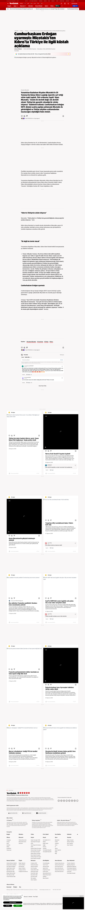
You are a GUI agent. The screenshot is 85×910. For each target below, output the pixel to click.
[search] (61, 3)
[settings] (68, 3)
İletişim (15, 887)
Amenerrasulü (46, 866)
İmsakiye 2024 (34, 863)
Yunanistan (40, 341)
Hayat (44, 837)
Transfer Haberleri (71, 863)
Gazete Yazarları (70, 841)
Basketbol (57, 840)
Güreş (56, 848)
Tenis (56, 845)
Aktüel (44, 841)
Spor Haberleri (70, 860)
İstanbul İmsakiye (34, 864)
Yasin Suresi (45, 864)
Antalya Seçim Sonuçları (36, 856)
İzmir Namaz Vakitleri (11, 866)
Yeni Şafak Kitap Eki (47, 850)
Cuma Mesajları (46, 863)
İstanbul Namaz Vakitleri (12, 863)
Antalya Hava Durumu (59, 869)
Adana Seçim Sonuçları (36, 853)
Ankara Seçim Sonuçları (36, 850)
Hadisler (44, 876)
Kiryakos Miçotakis (31, 341)
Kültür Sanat (45, 843)
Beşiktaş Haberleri (71, 864)
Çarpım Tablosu (22, 868)
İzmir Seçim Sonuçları (35, 851)
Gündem (21, 834)
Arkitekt (30, 896)
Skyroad (26, 896)
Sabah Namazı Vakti (11, 868)
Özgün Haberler (22, 863)
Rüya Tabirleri (46, 878)
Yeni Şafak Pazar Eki (47, 851)
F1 (55, 846)
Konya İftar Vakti (34, 873)
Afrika (8, 846)
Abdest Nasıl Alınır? (47, 874)
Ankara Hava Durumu (59, 864)
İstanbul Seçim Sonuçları (36, 848)
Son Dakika (58, 834)
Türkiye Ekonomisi (22, 840)
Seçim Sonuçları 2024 (35, 840)
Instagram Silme (22, 869)
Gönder (61, 359)
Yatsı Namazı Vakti (10, 874)
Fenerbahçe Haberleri (71, 868)
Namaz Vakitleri (11, 860)
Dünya (21, 30)
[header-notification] (65, 3)
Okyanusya (9, 850)
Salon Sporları (58, 850)
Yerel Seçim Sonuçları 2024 (35, 842)
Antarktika (9, 848)
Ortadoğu (9, 840)
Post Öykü (35, 896)
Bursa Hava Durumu (59, 868)
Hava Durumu (58, 860)
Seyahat (44, 848)
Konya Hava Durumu (59, 871)
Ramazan (33, 860)
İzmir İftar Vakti (34, 876)
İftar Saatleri (33, 878)
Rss (20, 887)
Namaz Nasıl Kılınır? (47, 873)
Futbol (56, 841)
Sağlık (44, 845)
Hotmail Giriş (21, 866)
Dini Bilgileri (46, 860)
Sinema (44, 846)
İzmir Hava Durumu (59, 866)
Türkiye (46, 341)
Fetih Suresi (45, 871)
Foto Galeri (46, 834)
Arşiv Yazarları (70, 845)
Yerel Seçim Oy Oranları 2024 (36, 846)
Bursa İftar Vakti (34, 874)
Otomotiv (21, 843)
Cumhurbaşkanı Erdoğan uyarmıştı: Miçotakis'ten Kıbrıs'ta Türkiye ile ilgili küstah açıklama (47, 30)
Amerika (8, 845)
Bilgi (56, 853)
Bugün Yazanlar (70, 840)
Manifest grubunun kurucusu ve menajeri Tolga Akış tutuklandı (31, 9)
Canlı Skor (69, 871)
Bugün (8, 834)
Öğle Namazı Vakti (10, 869)
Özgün (20, 860)
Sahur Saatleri (34, 879)
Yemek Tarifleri (22, 864)
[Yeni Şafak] (13, 3)
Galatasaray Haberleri (71, 866)
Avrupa (26, 30)
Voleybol (57, 843)
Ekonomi (21, 837)
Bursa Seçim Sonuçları (35, 855)
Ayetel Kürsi (45, 868)
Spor (56, 837)
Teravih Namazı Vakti (11, 876)
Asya (8, 843)
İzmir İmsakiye (34, 868)
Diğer (56, 851)
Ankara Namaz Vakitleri (11, 864)
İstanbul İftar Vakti (34, 869)
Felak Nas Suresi (46, 869)
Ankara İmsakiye (34, 866)
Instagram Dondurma (23, 871)
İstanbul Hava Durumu (59, 863)
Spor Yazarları (70, 843)
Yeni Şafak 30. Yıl (46, 840)
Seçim (32, 837)
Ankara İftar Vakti (34, 871)
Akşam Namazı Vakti (11, 873)
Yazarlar (69, 837)
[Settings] (62, 6)
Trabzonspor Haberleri (72, 869)
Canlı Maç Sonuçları (71, 873)
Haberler (69, 834)
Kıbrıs (51, 341)
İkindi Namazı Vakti (10, 871)
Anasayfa (16, 30)
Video (32, 834)
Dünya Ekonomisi (22, 841)
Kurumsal (9, 887)
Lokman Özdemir (18, 49)
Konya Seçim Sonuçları (36, 858)
